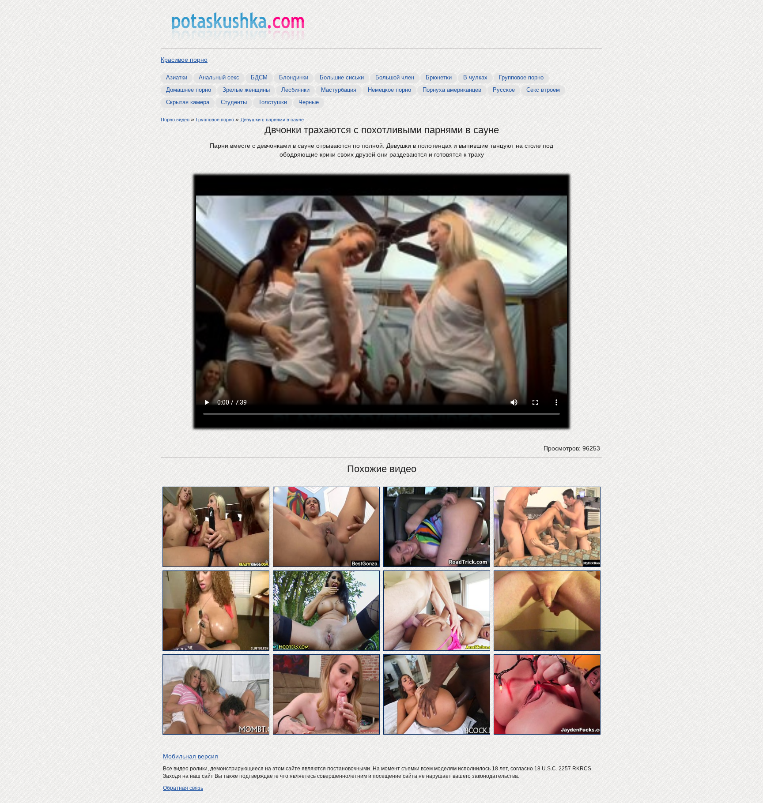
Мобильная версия (190, 756)
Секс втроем (543, 89)
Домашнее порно (188, 89)
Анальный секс (219, 77)
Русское (504, 89)
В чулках (475, 77)
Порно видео (176, 119)
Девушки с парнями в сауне (272, 119)
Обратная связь (183, 788)
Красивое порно (184, 59)
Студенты (234, 102)
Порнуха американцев (452, 89)
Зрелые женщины (246, 89)
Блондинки (293, 77)
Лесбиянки (295, 89)
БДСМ (259, 77)
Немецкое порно (389, 89)
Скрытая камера (187, 102)
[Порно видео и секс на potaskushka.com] (238, 25)
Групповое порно (521, 77)
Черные (308, 102)
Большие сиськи (342, 77)
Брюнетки (439, 77)
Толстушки (272, 102)
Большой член (394, 77)
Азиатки (176, 77)
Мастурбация (338, 89)
